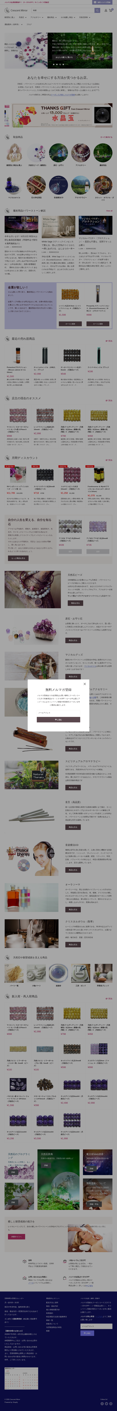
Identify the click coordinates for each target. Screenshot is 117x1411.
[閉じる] (85, 683)
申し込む (58, 720)
